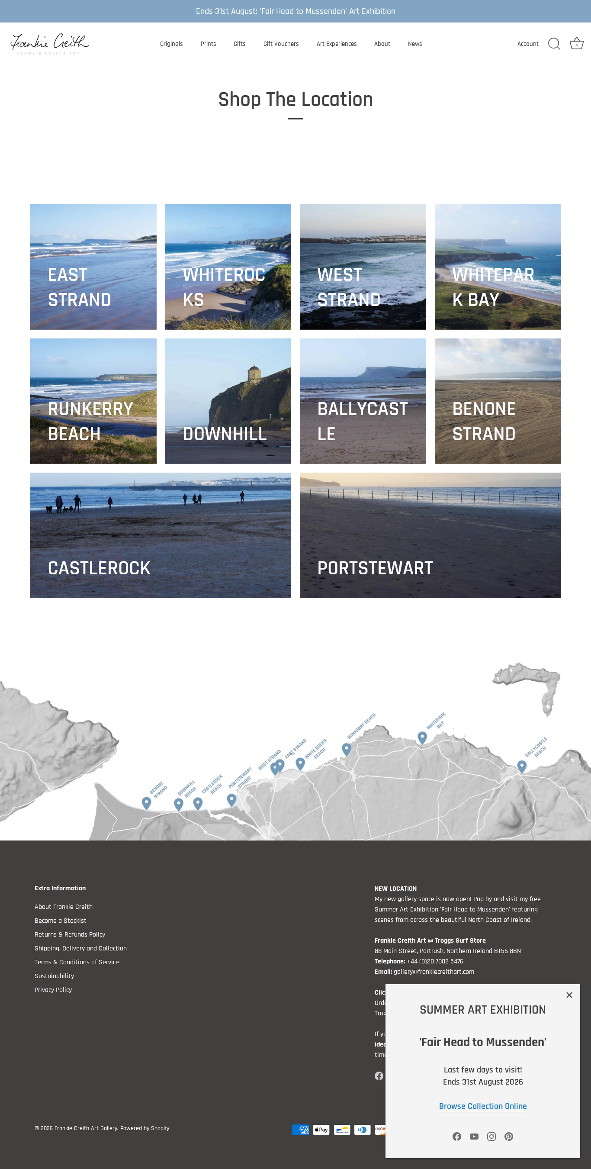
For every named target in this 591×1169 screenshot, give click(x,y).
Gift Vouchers (281, 44)
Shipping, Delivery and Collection (81, 948)
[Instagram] (491, 1136)
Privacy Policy (53, 990)
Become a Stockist (61, 920)
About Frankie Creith (64, 906)
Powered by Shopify (144, 1128)
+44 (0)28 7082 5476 (435, 961)
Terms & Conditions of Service (77, 962)
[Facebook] (457, 1136)
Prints (208, 44)
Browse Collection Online (483, 1106)
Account (528, 44)
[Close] (569, 995)
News (415, 44)
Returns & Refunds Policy (70, 934)
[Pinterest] (508, 1136)
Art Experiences (337, 44)
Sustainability (54, 976)
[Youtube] (474, 1136)
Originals (171, 44)
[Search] (554, 44)
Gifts (240, 44)
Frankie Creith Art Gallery (86, 1128)
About (382, 44)
